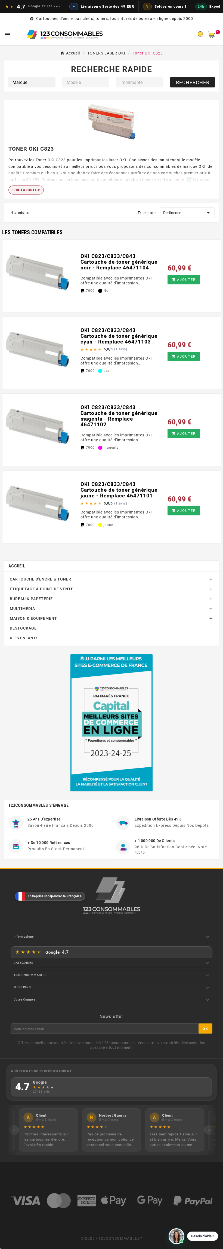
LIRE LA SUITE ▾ (26, 190)
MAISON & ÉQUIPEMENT (33, 618)
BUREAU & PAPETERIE (31, 599)
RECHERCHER (192, 82)
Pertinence (187, 212)
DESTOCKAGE (23, 628)
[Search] (202, 36)
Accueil (16, 566)
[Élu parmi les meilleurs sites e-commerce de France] (111, 723)
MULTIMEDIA (22, 608)
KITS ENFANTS (24, 638)
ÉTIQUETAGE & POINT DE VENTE (41, 589)
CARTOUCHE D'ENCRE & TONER (40, 579)
